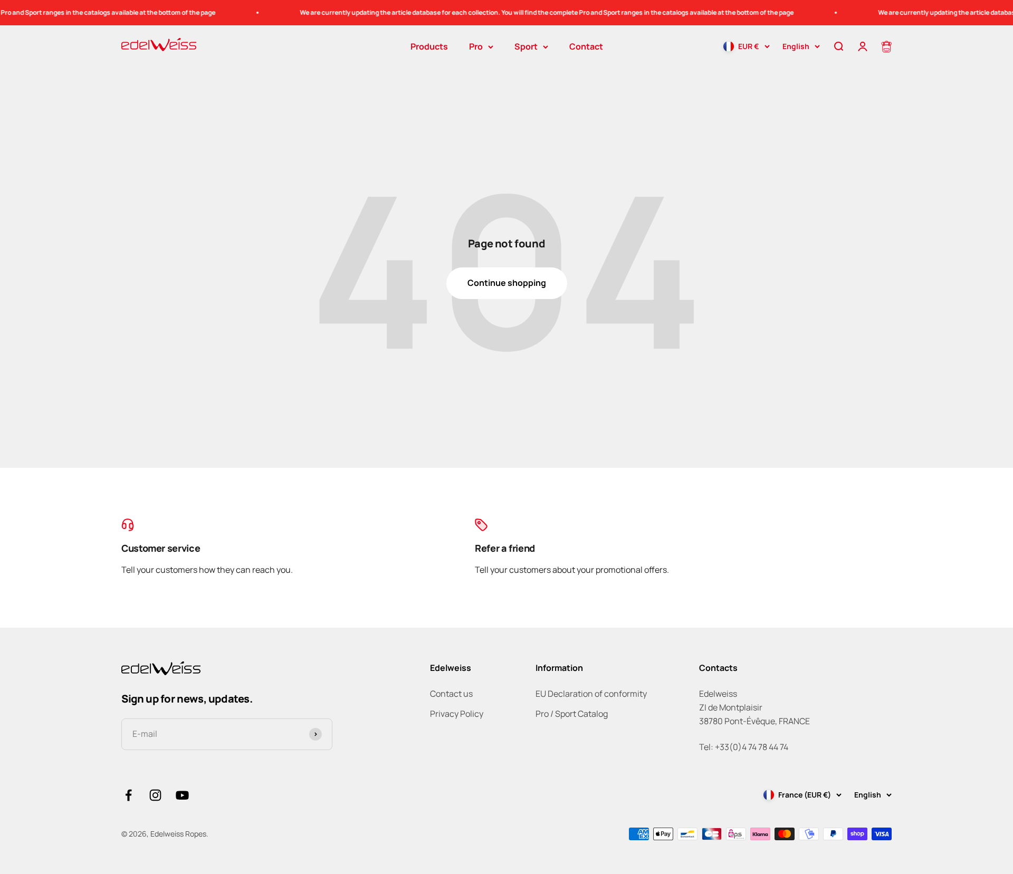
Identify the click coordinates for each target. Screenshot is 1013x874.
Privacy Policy (456, 713)
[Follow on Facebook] (128, 795)
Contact (586, 46)
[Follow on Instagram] (155, 795)
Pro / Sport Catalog (572, 713)
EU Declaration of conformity (591, 693)
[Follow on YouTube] (182, 795)
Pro (476, 46)
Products (429, 46)
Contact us (451, 693)
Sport (526, 46)
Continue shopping (506, 283)
